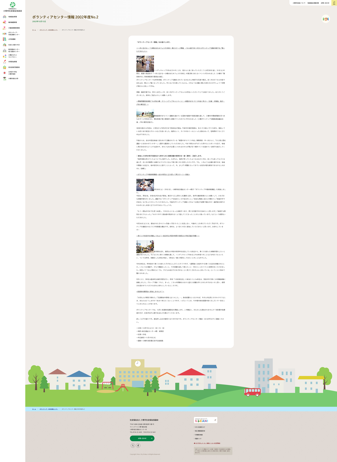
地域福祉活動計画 (313, 3)
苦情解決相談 (198, 434)
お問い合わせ (325, 3)
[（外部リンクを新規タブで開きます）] (133, 447)
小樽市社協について (299, 3)
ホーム (34, 30)
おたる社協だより (200, 427)
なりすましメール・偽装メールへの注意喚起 (208, 443)
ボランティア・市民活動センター (49, 30)
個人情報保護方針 (200, 431)
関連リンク (198, 438)
